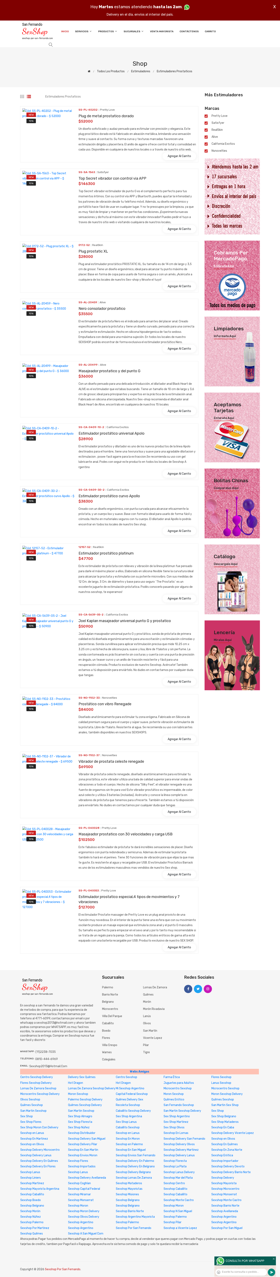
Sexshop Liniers (30, 1177)
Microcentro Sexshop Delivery (40, 1094)
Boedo (106, 1030)
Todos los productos (111, 71)
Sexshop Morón (30, 1211)
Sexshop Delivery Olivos (179, 1144)
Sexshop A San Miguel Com (85, 1233)
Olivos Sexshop (30, 1099)
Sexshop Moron (78, 1205)
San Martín (150, 1030)
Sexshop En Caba (222, 1127)
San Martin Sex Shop (225, 1105)
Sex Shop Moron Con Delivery (39, 1127)
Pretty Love (220, 116)
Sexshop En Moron (128, 1138)
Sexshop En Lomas (176, 1133)
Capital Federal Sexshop (132, 1094)
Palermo (107, 987)
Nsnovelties (219, 150)
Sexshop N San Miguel (178, 1211)
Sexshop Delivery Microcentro (40, 1150)
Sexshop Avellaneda (224, 1211)
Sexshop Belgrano (128, 1200)
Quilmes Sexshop (222, 1099)
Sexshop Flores (78, 1161)
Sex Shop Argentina (129, 1116)
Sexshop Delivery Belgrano (133, 1172)
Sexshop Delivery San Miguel (86, 1138)
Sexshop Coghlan (79, 1183)
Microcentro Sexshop (178, 1088)
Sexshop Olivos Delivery (83, 1216)
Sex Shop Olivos (174, 1127)
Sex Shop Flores (30, 1122)
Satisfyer (218, 123)
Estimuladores (140, 71)
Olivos (147, 1023)
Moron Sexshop (78, 1094)
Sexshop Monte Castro (179, 1200)
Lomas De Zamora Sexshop (38, 1088)
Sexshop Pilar (172, 1222)
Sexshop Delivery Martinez (181, 1150)
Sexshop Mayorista (224, 1183)
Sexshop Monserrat (224, 1194)
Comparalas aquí (226, 488)
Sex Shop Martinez (176, 1122)
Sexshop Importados (82, 1166)
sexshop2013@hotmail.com (48, 1066)
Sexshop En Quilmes (224, 1144)
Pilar (146, 1045)
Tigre (146, 1052)
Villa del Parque (112, 1016)
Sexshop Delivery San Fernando (184, 1138)
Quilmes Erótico (174, 1099)
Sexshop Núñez (30, 1216)
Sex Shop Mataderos (225, 1122)
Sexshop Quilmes (31, 1233)
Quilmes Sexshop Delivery (85, 1105)
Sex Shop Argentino (177, 1116)
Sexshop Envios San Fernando (135, 1155)
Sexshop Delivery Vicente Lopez (232, 1133)
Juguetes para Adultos (179, 1083)
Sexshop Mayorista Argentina (39, 1189)
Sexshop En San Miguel (131, 1150)
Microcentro (110, 1009)
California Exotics (223, 143)
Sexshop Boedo (30, 1200)
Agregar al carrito (179, 156)
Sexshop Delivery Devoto (228, 1166)
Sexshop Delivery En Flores (38, 1166)
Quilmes (148, 994)
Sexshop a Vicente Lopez (180, 1228)
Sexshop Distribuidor (81, 1133)
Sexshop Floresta (175, 1161)
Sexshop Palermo (175, 1216)
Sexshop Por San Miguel (226, 1228)
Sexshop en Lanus (32, 1133)
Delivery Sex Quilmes (82, 1077)
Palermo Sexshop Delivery (85, 1099)
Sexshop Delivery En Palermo (135, 1161)
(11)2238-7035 (45, 1052)
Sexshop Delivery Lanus (35, 1155)
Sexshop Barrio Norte (225, 1205)
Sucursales (132, 31)
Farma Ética (172, 1077)
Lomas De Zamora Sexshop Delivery (91, 1088)
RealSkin (217, 130)
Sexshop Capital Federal (84, 1189)
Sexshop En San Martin (83, 1150)
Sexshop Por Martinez (34, 1228)
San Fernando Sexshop (179, 1105)
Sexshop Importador (224, 1161)
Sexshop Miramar (79, 1194)
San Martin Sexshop (33, 1111)
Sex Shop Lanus (126, 1122)
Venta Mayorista (161, 31)
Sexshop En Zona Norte (226, 1150)
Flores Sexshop (221, 1077)
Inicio (65, 31)
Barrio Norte (110, 994)
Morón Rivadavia (154, 1009)
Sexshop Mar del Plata (178, 1177)
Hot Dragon (75, 1083)
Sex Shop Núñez (79, 1127)
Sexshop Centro (174, 1183)
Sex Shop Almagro (80, 1116)
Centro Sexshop (126, 1077)
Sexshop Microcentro (225, 1189)
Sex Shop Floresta (80, 1122)
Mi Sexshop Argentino (130, 1088)
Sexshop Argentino (224, 1216)
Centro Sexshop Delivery (36, 1077)
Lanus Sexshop (221, 1083)
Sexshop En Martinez (34, 1138)
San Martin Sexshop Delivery (182, 1111)
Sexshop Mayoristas (129, 1189)
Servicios (82, 31)
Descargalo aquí (226, 564)
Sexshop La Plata (175, 1166)
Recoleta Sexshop (128, 1105)
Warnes (107, 1052)
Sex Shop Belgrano (223, 1116)
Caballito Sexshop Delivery (133, 1111)
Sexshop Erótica (222, 1155)
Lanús (147, 1016)
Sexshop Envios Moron (82, 1155)
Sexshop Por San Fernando (133, 1228)
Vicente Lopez (152, 1038)
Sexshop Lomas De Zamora (134, 1177)
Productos (106, 31)
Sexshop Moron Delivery (83, 1211)
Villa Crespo (109, 1045)
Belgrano (108, 1002)
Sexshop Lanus (30, 1172)
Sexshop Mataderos (129, 1183)
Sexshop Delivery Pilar (82, 1144)
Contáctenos (189, 31)
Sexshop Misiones (127, 1194)
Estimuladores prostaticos (174, 71)
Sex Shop (217, 1111)
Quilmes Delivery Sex (129, 1099)
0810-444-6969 (46, 1059)
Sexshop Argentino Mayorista (135, 1216)
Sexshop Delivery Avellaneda (87, 1177)
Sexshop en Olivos (223, 1138)
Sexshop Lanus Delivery (179, 1172)
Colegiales (108, 1059)
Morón (147, 1002)
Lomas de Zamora (155, 987)
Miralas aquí (223, 640)
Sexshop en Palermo (129, 1144)
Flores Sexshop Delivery (36, 1083)
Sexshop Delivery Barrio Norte (231, 1172)
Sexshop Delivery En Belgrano (135, 1166)
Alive (215, 137)
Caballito (108, 1023)
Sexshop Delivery (222, 1177)
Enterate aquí (224, 266)
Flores (106, 1038)
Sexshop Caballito (175, 1189)
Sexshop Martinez (32, 1183)
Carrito (210, 31)
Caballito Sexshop (128, 1127)
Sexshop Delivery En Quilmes (39, 1161)
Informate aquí (225, 336)
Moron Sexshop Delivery (227, 1094)
